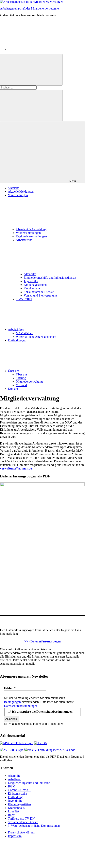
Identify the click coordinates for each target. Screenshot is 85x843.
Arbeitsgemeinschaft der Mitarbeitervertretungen (30, 8)
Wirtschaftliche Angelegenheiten (36, 336)
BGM (11, 786)
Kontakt (13, 388)
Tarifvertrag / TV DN (21, 818)
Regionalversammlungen (31, 236)
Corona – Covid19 (19, 790)
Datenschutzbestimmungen (21, 706)
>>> (42, 641)
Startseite (13, 188)
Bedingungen (12, 702)
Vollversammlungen (28, 232)
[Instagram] (37, 49)
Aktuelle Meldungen (21, 191)
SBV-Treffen (24, 299)
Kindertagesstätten (35, 284)
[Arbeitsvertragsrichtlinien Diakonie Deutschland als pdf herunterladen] (12, 750)
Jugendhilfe (31, 281)
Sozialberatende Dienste (39, 292)
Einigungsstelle (17, 793)
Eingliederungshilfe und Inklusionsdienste (50, 277)
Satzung (21, 378)
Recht (11, 815)
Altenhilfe (30, 274)
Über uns (13, 371)
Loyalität (13, 811)
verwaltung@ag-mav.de (16, 468)
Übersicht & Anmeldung (31, 229)
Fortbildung (15, 797)
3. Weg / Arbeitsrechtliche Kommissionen (34, 825)
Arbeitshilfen (16, 329)
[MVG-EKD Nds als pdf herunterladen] (16, 743)
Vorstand (21, 385)
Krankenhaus (32, 288)
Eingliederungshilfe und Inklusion (29, 782)
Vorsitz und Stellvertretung (40, 295)
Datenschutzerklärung (21, 832)
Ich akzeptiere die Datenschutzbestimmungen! (42, 711)
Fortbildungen (17, 340)
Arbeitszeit (14, 779)
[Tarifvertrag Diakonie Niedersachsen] (40, 743)
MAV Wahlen (24, 333)
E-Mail (10, 688)
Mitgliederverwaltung (29, 381)
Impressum (15, 836)
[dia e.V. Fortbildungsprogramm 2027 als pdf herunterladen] (50, 750)
